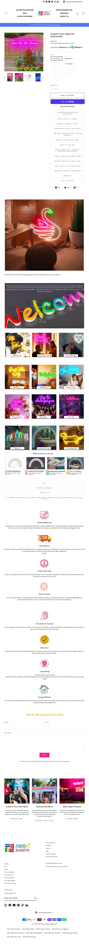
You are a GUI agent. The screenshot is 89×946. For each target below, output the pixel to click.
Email (47, 722)
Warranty (68, 175)
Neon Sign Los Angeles (60, 929)
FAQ (44, 483)
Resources (64, 13)
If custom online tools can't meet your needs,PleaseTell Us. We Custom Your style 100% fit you (44, 498)
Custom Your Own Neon (25, 10)
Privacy (6, 869)
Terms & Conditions (51, 854)
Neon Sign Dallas (28, 929)
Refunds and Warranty (52, 856)
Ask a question (67, 180)
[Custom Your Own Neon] (17, 790)
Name (6, 722)
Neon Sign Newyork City (15, 933)
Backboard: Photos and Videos (68, 128)
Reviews (6, 864)
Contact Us (64, 16)
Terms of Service (61, 761)
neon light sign (27, 275)
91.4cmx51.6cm (68, 69)
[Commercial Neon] (44, 790)
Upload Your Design (24, 16)
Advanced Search (50, 842)
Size (52, 55)
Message (7, 732)
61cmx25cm (56, 69)
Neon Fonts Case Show (10, 883)
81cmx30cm (56, 74)
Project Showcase (9, 875)
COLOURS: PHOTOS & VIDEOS (67, 124)
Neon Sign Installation (9, 880)
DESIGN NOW (17, 819)
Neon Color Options (9, 877)
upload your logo (44, 820)
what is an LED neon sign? (68, 140)
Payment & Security (44, 488)
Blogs (47, 851)
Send (44, 755)
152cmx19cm (56, 58)
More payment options (68, 106)
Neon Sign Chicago (13, 929)
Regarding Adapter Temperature (67, 171)
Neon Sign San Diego (70, 933)
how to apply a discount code (67, 166)
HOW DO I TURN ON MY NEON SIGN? (67, 156)
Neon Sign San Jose (14, 937)
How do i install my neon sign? (67, 161)
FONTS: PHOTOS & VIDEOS (67, 119)
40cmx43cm (68, 58)
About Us (48, 848)
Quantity (54, 85)
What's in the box (67, 145)
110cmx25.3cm (57, 64)
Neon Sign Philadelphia (34, 933)
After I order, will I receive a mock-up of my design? (67, 150)
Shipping (60, 43)
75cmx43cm (69, 64)
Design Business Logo (64, 10)
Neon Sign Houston (43, 929)
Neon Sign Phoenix (29, 937)
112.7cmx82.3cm (57, 80)
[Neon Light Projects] (72, 790)
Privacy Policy (51, 761)
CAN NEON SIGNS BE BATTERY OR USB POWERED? (67, 134)
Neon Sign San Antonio (52, 933)
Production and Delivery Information (67, 113)
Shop (25, 13)
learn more (72, 819)
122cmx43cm (68, 74)
